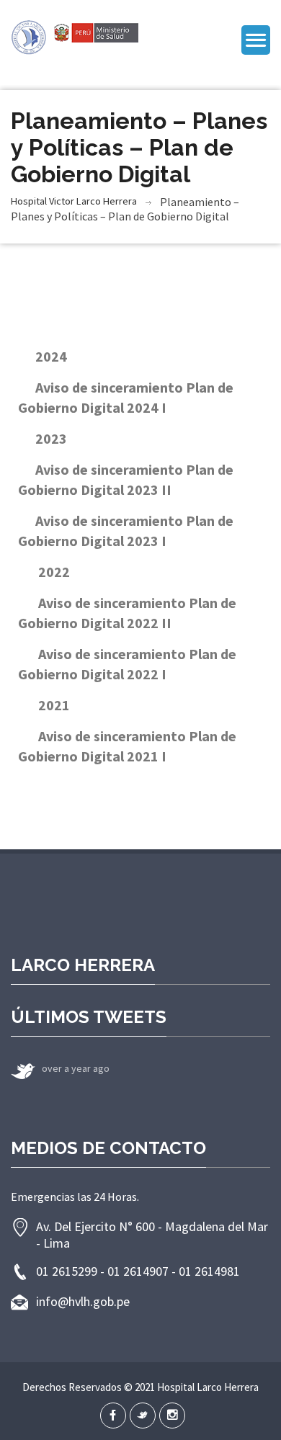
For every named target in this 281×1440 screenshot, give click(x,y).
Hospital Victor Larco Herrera (74, 200)
